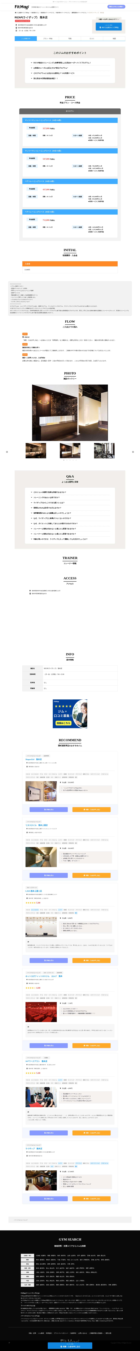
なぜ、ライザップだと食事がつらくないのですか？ (52, 518)
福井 (67, 1268)
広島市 (42, 1280)
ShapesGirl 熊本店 (34, 759)
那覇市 (114, 1285)
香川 (47, 1276)
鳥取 (67, 1280)
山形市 (73, 1255)
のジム (35, 12)
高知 (67, 1276)
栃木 (81, 1260)
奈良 (77, 1272)
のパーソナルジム (47, 12)
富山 (47, 1268)
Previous (7, 452)
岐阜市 (63, 1264)
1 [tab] (64, 460)
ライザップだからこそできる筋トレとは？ (49, 503)
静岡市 (53, 1264)
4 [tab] (73, 460)
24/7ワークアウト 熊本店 (36, 1061)
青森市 (53, 1255)
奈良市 (82, 1272)
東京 (37, 1260)
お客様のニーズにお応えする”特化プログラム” (50, 68)
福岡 (37, 1285)
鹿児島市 (103, 1285)
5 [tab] (76, 460)
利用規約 (49, 1333)
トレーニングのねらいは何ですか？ (46, 497)
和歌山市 (93, 1272)
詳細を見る (50, 809)
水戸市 (97, 1260)
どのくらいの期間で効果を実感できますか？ (49, 492)
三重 (68, 1264)
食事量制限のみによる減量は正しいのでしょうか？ (52, 513)
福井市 (72, 1268)
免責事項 (73, 1333)
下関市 (82, 1280)
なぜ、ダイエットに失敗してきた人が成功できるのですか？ (55, 523)
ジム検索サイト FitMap (22, 12)
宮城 (88, 1255)
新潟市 (42, 1268)
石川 (57, 1268)
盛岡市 (83, 1255)
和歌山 (88, 1272)
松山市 (62, 1276)
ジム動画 (41, 1333)
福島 (98, 1255)
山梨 (77, 1268)
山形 (68, 1255)
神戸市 (62, 1272)
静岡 (48, 1264)
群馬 (102, 1260)
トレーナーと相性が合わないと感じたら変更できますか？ (54, 529)
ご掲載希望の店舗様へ (96, 1333)
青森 (48, 1255)
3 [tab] (70, 460)
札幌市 (43, 1255)
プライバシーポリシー (61, 1333)
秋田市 (63, 1255)
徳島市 (42, 1276)
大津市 (72, 1272)
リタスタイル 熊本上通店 (37, 825)
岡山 (47, 1280)
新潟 (37, 1268)
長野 (87, 1268)
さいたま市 (74, 1260)
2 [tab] (67, 460)
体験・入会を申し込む (93, 809)
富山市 (52, 1268)
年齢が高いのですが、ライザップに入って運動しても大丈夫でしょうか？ (60, 539)
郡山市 (103, 1255)
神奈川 (48, 1260)
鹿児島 (98, 1285)
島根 (57, 1280)
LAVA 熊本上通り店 (34, 891)
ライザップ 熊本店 (34, 1149)
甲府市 (82, 1268)
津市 (72, 1264)
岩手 (78, 1255)
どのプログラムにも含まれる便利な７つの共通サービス (54, 73)
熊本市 (72, 1285)
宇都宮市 (86, 1260)
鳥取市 (72, 1280)
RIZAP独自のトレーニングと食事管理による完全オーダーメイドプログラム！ (62, 63)
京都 (47, 1272)
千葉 (58, 1260)
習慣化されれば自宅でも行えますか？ (47, 508)
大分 (77, 1285)
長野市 (92, 1268)
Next (133, 452)
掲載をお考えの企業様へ (116, 6)
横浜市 (53, 1260)
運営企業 (108, 1333)
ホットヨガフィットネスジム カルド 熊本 (44, 976)
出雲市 (62, 1280)
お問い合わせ (82, 1333)
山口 (77, 1280)
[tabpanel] (70, 450)
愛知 (37, 1264)
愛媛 (57, 1276)
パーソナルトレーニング (20, 1220)
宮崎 (87, 1285)
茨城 (92, 1260)
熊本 (67, 1285)
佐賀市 (52, 1285)
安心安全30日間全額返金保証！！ (45, 78)
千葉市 (63, 1260)
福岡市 (42, 1285)
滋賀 (67, 1272)
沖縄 (109, 1285)
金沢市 (62, 1268)
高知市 (72, 1276)
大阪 (37, 1272)
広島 (37, 1280)
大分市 (82, 1285)
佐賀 (47, 1285)
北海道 (38, 1255)
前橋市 (107, 1260)
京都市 (52, 1272)
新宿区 (42, 1260)
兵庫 (57, 1272)
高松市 (52, 1276)
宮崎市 (92, 1285)
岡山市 (52, 1280)
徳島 (37, 1276)
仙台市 (93, 1255)
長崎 (57, 1285)
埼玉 (68, 1260)
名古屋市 (42, 1264)
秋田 (58, 1255)
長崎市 (62, 1285)
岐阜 (58, 1264)
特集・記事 (32, 1333)
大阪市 (42, 1272)
